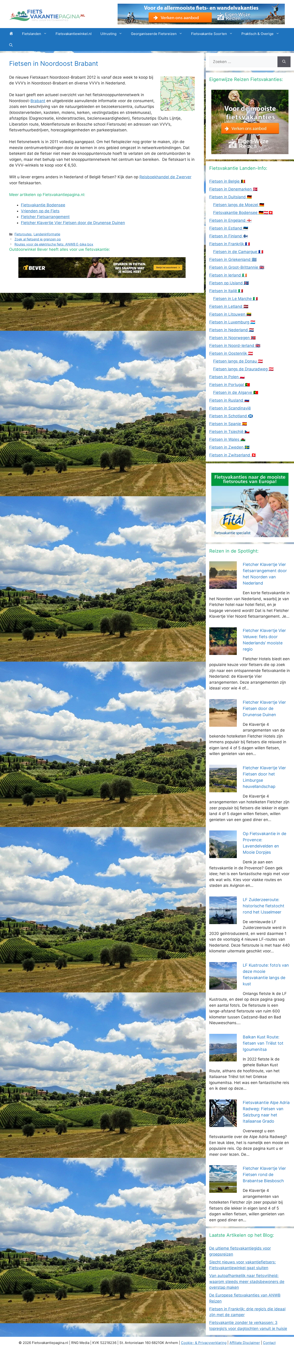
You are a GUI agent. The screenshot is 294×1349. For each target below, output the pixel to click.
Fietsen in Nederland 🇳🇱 (231, 330)
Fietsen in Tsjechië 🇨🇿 (229, 431)
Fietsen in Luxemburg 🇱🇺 (232, 322)
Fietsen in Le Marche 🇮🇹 (235, 298)
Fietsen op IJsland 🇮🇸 (229, 283)
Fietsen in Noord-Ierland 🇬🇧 (234, 345)
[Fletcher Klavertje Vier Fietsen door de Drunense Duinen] (223, 723)
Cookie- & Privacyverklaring (203, 1342)
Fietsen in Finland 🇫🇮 (228, 236)
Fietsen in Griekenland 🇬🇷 (233, 259)
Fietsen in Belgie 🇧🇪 (227, 181)
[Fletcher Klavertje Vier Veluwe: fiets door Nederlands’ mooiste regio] (223, 651)
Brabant (38, 100)
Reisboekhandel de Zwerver (165, 177)
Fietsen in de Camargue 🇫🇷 (238, 251)
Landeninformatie (47, 234)
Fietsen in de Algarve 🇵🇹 (235, 392)
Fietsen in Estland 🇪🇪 (228, 228)
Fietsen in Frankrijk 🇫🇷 (229, 244)
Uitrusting (108, 34)
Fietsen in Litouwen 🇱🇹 (230, 314)
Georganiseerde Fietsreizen (154, 34)
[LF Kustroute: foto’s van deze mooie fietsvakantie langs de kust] (223, 986)
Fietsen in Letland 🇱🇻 (228, 306)
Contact (269, 1342)
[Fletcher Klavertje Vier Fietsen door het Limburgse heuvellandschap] (223, 789)
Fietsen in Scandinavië (230, 408)
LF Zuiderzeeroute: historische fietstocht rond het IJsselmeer (263, 905)
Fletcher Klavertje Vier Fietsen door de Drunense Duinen (264, 708)
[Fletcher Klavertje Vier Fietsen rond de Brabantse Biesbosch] (223, 1190)
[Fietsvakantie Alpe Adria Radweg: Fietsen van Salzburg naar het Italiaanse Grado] (223, 1123)
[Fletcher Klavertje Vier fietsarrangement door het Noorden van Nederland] (223, 586)
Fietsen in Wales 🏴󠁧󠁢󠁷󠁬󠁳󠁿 (227, 439)
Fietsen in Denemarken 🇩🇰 (233, 189)
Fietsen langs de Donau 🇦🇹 (238, 361)
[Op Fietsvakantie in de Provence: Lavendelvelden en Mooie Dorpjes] (223, 855)
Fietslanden (31, 34)
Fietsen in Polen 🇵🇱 (227, 377)
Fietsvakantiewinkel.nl (74, 34)
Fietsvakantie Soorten (209, 34)
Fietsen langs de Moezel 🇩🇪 (238, 204)
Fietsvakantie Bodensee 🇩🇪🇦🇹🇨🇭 (243, 212)
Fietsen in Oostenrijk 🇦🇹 (231, 353)
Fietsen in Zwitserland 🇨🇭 (232, 455)
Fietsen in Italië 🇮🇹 (226, 290)
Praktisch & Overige (257, 34)
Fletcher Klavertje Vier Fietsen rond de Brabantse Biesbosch (264, 1174)
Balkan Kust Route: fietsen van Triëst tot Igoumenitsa (263, 1043)
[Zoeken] (284, 61)
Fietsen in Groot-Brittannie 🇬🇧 (236, 267)
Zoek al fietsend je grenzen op (37, 239)
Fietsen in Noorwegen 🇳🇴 (232, 337)
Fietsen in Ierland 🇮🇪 (228, 275)
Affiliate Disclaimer (244, 1342)
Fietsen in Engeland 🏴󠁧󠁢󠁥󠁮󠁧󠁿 (230, 220)
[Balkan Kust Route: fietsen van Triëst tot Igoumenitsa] (223, 1058)
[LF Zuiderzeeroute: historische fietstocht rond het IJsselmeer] (223, 921)
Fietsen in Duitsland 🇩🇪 (230, 197)
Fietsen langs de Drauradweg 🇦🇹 (243, 369)
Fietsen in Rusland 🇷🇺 (229, 400)
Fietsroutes (23, 234)
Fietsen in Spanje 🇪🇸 (228, 423)
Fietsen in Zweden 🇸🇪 (229, 447)
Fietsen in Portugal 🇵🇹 (229, 384)
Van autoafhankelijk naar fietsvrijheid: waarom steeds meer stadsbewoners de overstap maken (246, 1281)
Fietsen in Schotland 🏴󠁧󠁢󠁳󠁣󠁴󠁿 (231, 416)
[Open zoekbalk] (11, 45)
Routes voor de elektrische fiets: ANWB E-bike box (53, 244)
